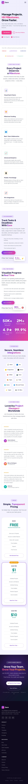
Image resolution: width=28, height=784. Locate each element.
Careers (3, 762)
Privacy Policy (5, 767)
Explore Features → (9, 252)
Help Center (4, 745)
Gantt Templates (5, 747)
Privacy (6, 780)
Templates (4, 730)
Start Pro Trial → (14, 600)
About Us (4, 759)
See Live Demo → (8, 302)
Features (4, 725)
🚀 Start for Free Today (14, 683)
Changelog (4, 732)
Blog (3, 742)
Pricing (3, 727)
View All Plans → (14, 688)
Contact (3, 764)
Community (4, 752)
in (6, 717)
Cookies (16, 780)
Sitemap (21, 780)
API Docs (4, 750)
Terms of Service (5, 770)
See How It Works (20, 32)
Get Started (7, 32)
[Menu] (25, 2)
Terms (11, 780)
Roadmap (4, 735)
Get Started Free (14, 555)
